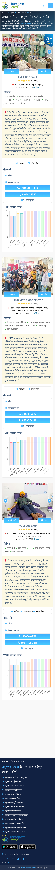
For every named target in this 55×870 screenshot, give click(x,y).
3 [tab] (28, 65)
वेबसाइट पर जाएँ (13, 182)
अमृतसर (12, 13)
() (34, 80)
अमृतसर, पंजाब (10, 767)
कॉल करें (12, 71)
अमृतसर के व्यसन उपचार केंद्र (15, 823)
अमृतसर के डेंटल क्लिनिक (13, 790)
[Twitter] (8, 858)
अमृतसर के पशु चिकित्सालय (14, 802)
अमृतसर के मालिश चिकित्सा (14, 819)
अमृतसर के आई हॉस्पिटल (13, 781)
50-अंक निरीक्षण (26, 23)
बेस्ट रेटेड (4, 13)
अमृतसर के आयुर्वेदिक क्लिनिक (14, 786)
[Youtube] (18, 858)
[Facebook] (2, 858)
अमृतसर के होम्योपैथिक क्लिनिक (15, 831)
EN (30, 13)
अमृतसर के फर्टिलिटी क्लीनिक (14, 806)
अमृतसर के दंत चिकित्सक (13, 794)
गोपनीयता (4, 862)
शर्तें (11, 862)
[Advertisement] (27, 730)
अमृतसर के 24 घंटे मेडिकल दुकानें (16, 777)
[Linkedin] (23, 858)
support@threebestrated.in (20, 854)
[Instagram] (12, 858)
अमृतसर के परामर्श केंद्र (12, 798)
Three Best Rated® (28, 868)
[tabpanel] (27, 52)
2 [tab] (26, 65)
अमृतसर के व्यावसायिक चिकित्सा (15, 827)
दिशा (37, 87)
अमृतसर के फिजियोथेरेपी (13, 811)
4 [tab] (30, 65)
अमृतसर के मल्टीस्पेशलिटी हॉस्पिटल (16, 815)
